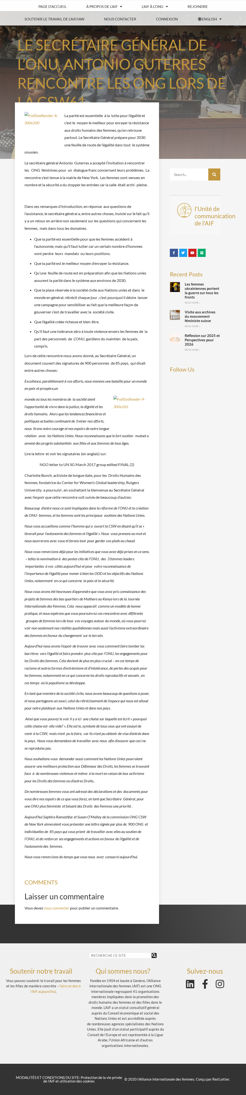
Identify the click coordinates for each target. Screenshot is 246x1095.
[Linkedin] (190, 984)
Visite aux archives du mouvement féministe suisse (200, 316)
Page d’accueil (52, 6)
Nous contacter (120, 19)
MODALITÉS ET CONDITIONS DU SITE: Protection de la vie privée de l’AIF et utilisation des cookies (69, 1079)
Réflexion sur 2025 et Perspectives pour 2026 (202, 339)
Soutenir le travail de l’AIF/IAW (54, 19)
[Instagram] (220, 984)
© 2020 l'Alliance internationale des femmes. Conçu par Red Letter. (177, 1079)
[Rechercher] (214, 174)
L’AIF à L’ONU (152, 6)
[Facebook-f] (205, 984)
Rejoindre (198, 6)
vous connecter (56, 908)
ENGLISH (209, 19)
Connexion (167, 19)
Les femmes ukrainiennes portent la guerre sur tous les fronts (202, 290)
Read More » (192, 302)
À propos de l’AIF (101, 6)
